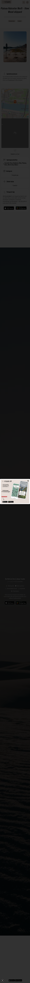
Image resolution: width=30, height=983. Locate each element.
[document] (15, 491)
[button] (28, 480)
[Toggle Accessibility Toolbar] (2, 980)
